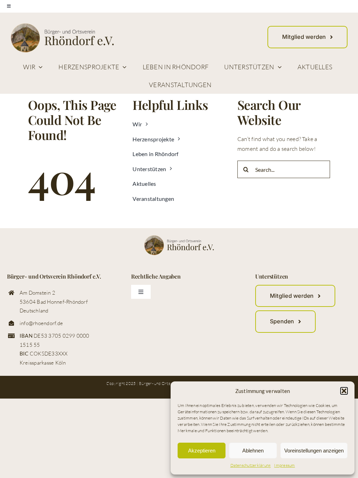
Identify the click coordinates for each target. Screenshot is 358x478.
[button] (344, 390)
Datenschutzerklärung (250, 465)
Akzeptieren (201, 451)
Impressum (284, 465)
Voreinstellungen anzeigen (314, 451)
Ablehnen (253, 451)
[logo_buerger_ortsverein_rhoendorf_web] (62, 25)
